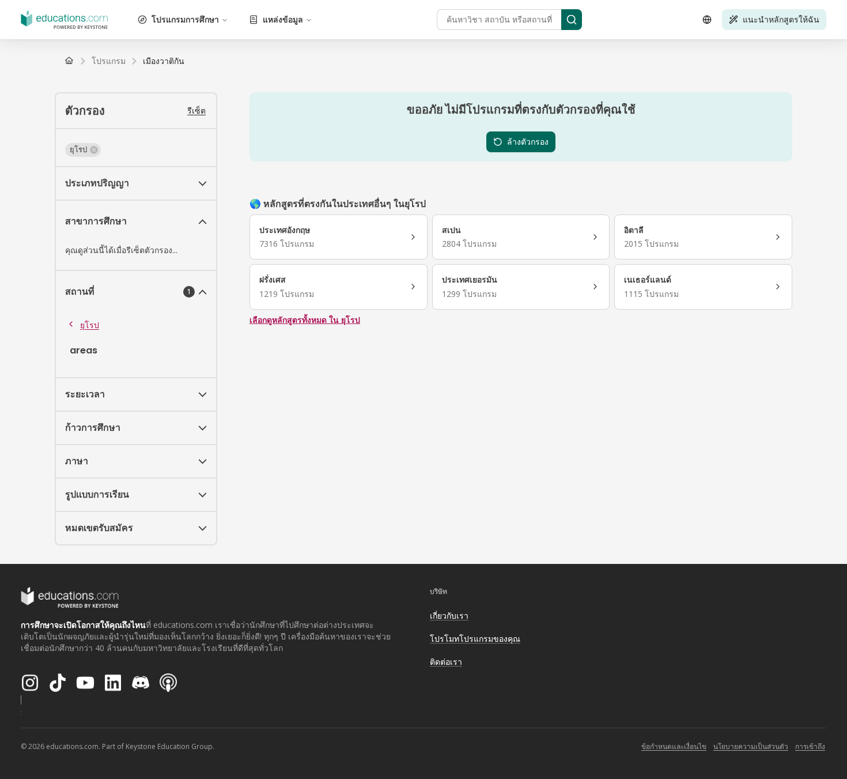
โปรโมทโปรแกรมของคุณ (475, 638)
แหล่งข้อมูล (283, 19)
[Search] (571, 19)
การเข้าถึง (810, 746)
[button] (83, 150)
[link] (163, 61)
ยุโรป (89, 324)
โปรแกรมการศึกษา (185, 19)
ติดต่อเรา (446, 661)
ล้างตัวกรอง (528, 141)
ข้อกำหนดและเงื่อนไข (673, 746)
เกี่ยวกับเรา (449, 615)
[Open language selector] (707, 19)
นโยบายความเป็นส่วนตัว (750, 746)
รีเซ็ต (196, 110)
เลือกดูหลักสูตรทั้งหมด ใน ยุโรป (304, 319)
